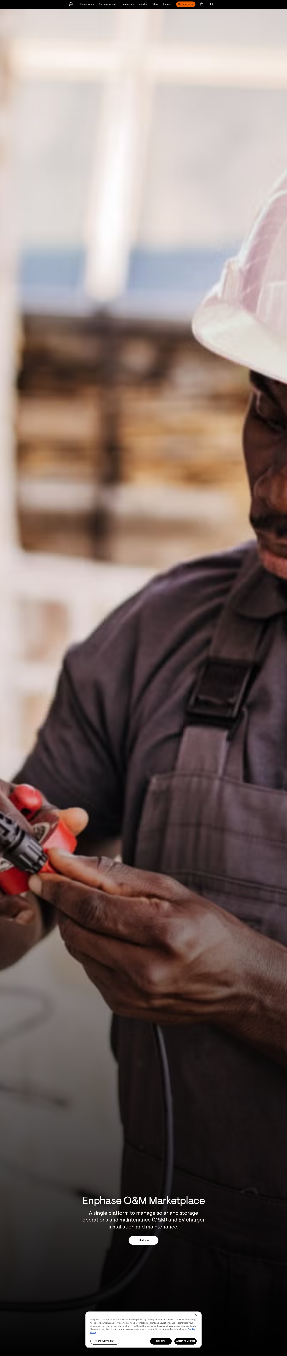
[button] (212, 4)
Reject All (160, 1341)
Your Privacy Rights (104, 1341)
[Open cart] (201, 4)
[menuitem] (201, 4)
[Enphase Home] (71, 4)
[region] (143, 1330)
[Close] (196, 1315)
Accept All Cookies (185, 1341)
